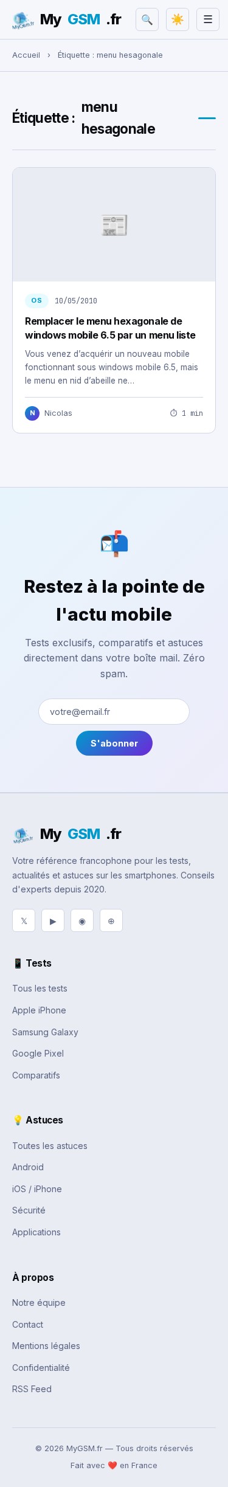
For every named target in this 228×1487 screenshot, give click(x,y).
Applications (36, 1232)
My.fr (80, 19)
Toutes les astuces (50, 1145)
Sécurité (29, 1210)
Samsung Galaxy (45, 1032)
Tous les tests (39, 988)
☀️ (177, 19)
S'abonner (114, 743)
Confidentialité (41, 1367)
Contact (27, 1324)
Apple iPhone (39, 1010)
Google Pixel (38, 1053)
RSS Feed (32, 1389)
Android (28, 1167)
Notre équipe (39, 1302)
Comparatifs (36, 1075)
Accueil (26, 55)
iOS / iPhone (37, 1189)
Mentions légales (46, 1345)
